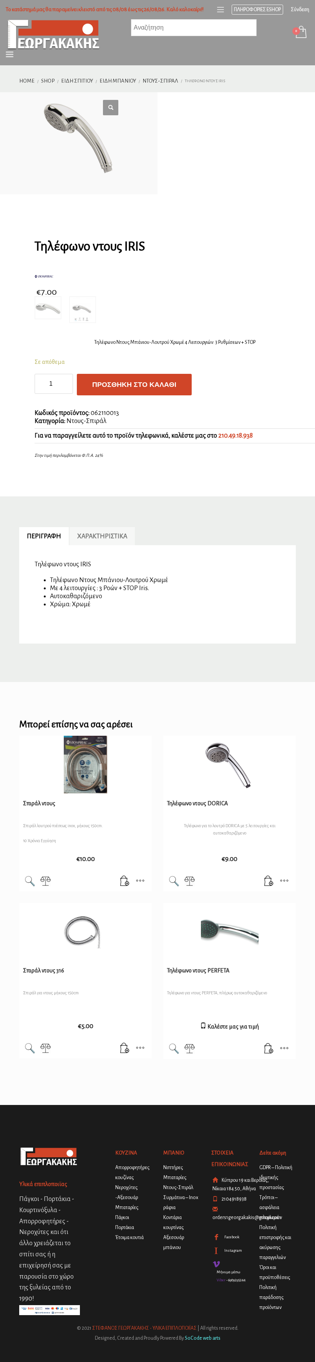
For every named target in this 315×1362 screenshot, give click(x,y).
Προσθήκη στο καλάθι (134, 384)
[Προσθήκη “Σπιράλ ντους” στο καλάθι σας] (125, 881)
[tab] (44, 536)
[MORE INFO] (140, 881)
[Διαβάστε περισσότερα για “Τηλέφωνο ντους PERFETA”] (269, 1049)
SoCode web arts (202, 1338)
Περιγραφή (44, 536)
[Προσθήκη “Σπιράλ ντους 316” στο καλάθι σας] (125, 1048)
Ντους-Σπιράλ (86, 421)
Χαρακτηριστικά (102, 536)
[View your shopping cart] (300, 33)
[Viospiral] (91, 276)
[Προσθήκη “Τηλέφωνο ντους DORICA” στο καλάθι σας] (269, 881)
